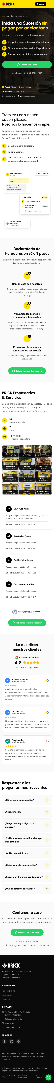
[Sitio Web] (18, 1041)
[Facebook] (4, 1041)
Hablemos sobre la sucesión (29, 622)
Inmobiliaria (24, 1053)
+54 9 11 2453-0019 (28, 941)
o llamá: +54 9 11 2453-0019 (28, 73)
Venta (33, 1053)
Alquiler (40, 1053)
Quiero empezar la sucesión (29, 371)
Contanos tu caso (29, 64)
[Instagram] (11, 1041)
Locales (40, 1056)
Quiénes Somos (29, 1056)
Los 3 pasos (7, 995)
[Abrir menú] (49, 4)
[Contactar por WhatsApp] (48, 1077)
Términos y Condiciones (41, 1076)
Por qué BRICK (8, 991)
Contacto (6, 999)
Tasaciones (6, 1056)
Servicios (17, 1056)
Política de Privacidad (22, 1076)
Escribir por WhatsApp (29, 932)
